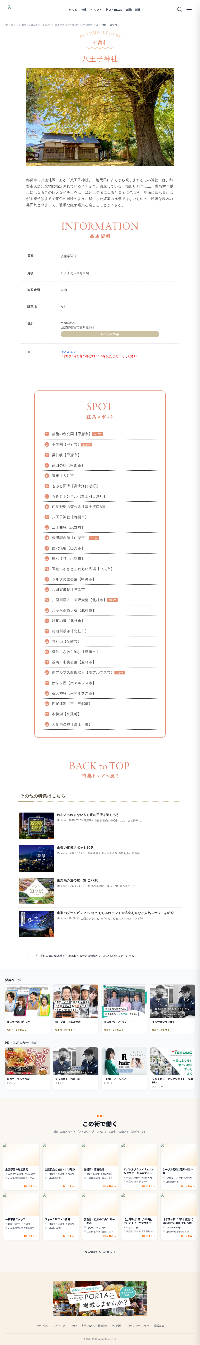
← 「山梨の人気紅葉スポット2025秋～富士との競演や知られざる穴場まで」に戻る (82, 956)
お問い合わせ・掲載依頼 (94, 1325)
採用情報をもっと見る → (100, 1252)
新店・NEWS (114, 10)
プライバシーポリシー (138, 1325)
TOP (5, 25)
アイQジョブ (86, 1132)
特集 (84, 10)
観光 (13, 25)
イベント (96, 10)
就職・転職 (133, 10)
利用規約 (116, 1325)
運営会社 (159, 1325)
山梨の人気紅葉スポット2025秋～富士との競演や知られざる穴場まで (56, 25)
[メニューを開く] (189, 9)
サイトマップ (60, 1325)
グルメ (73, 10)
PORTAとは (43, 1325)
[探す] (180, 9)
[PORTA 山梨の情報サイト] (20, 9)
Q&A (74, 1325)
